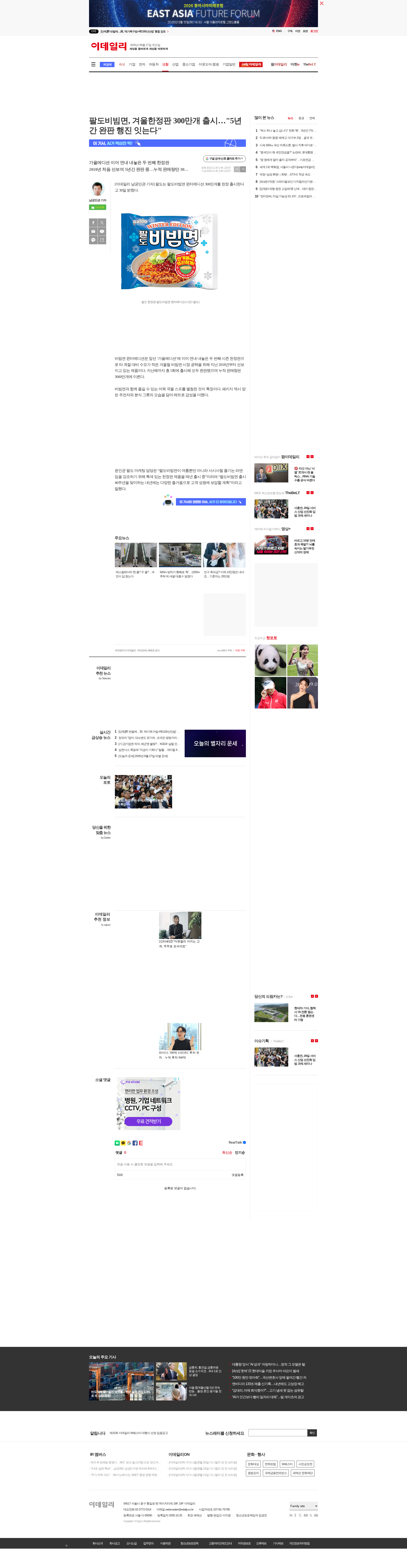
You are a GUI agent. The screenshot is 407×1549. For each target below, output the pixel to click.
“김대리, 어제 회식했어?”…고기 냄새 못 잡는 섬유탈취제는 (271, 1390)
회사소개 (97, 1543)
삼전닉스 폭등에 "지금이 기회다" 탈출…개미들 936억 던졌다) (154, 750)
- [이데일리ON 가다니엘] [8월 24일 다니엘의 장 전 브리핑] (202, 1468)
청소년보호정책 (189, 1543)
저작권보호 (244, 1543)
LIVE (93, 31)
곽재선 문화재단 (303, 1473)
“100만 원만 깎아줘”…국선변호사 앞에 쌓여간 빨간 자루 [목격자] (275, 1377)
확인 (312, 1432)
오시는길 (131, 1543)
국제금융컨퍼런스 (276, 1473)
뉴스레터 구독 (224, 650)
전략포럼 (270, 1464)
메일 (93, 231)
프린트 (102, 231)
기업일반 (229, 64)
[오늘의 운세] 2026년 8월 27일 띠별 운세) (141, 756)
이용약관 (165, 1543)
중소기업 (188, 64)
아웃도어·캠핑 (209, 64)
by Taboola (104, 678)
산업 (175, 64)
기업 (132, 64)
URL (102, 240)
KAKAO (93, 240)
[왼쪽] (165, 777)
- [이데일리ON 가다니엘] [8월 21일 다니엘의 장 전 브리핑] (202, 1475)
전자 (142, 64)
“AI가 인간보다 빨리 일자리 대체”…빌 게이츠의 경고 (266, 1397)
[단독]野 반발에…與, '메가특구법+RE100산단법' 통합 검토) (152, 731)
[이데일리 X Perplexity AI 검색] (167, 143)
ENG (279, 31)
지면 (297, 31)
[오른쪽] (169, 777)
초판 (305, 31)
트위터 (102, 222)
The (309, 64)
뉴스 (290, 118)
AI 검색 (107, 64)
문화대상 (253, 1464)
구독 (290, 31)
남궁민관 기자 (97, 200)
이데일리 (129, 46)
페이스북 (93, 222)
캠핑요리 (253, 1473)
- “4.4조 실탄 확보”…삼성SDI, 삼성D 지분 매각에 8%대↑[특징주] (125, 1468)
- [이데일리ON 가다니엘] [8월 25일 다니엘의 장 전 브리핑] (202, 1462)
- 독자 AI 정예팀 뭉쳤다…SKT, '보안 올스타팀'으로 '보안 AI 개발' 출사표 (125, 1462)
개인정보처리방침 (299, 1543)
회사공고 (114, 1543)
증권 (301, 118)
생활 (165, 64)
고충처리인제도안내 (220, 1543)
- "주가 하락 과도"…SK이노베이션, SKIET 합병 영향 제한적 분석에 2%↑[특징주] (125, 1475)
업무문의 (148, 1543)
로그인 (314, 31)
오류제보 (261, 1543)
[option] (169, 31)
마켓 (295, 64)
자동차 (154, 64)
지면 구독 (240, 650)
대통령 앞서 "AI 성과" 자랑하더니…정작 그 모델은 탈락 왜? (271, 1364)
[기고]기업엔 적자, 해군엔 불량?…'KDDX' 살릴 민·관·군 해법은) (154, 744)
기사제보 (278, 1543)
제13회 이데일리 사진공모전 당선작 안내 (134, 1433)
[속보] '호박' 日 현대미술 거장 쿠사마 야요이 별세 (264, 1371)
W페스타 (287, 1464)
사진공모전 (305, 1464)
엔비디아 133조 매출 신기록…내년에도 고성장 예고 (266, 1384)
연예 (312, 118)
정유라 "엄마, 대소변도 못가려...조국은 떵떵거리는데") (149, 737)
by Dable (105, 837)
